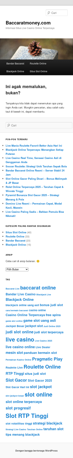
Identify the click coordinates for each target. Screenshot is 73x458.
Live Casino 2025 (43, 340)
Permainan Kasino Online (18, 359)
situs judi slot (35, 373)
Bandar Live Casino (21, 294)
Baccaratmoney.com (28, 22)
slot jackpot (41, 386)
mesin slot (14, 352)
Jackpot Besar (15, 326)
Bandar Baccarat (15, 63)
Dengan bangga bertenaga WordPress (36, 450)
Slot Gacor (16, 380)
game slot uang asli (39, 320)
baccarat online (38, 287)
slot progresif (18, 408)
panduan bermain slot (40, 352)
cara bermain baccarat (17, 310)
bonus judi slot (51, 305)
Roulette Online (38, 63)
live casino (20, 339)
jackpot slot (34, 326)
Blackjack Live (43, 294)
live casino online (20, 346)
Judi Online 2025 (52, 326)
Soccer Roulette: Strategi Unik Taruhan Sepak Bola (36, 166)
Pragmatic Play (47, 359)
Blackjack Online (15, 71)
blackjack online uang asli (22, 305)
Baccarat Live (12, 288)
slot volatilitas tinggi (19, 423)
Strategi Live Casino (16, 429)
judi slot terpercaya (48, 332)
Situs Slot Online (38, 71)
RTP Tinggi (15, 373)
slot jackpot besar (15, 395)
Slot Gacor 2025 (40, 380)
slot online (38, 394)
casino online (37, 310)
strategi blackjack (47, 423)
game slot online (14, 320)
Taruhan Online (35, 429)
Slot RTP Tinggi (27, 415)
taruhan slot (53, 428)
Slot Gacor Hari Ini (17, 387)
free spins (53, 315)
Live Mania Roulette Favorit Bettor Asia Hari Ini (34, 145)
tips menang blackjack (23, 434)
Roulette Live (14, 367)
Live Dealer (43, 347)
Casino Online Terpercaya (25, 315)
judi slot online (19, 331)
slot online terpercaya (24, 401)
